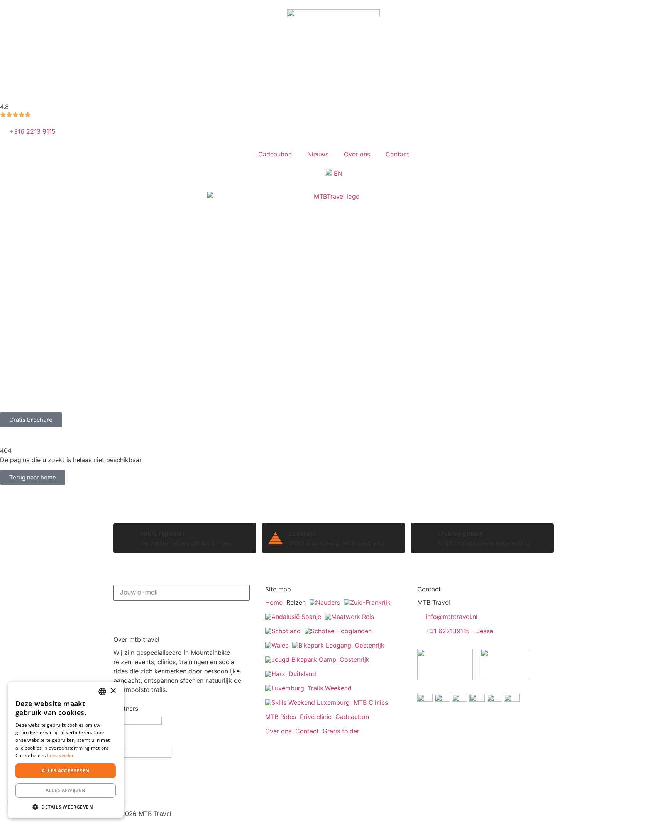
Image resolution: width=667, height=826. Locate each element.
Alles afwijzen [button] (66, 790)
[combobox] (102, 691)
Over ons (357, 154)
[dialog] (66, 750)
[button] (65, 807)
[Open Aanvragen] (199, 404)
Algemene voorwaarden (259, 814)
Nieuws (317, 154)
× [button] (113, 691)
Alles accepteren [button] (65, 770)
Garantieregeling (324, 814)
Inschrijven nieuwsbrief (182, 613)
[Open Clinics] (71, 404)
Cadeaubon (275, 154)
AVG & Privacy (198, 814)
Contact (397, 154)
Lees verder (60, 755)
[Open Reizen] (31, 404)
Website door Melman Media (512, 814)
